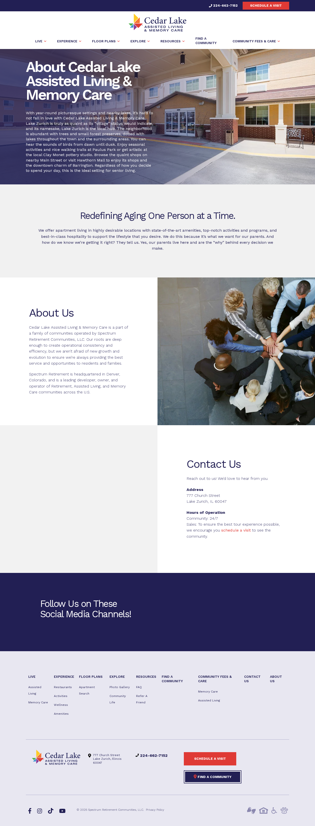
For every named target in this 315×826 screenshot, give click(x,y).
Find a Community (214, 777)
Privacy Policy (155, 810)
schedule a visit (236, 530)
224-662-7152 (225, 5)
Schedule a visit (266, 5)
